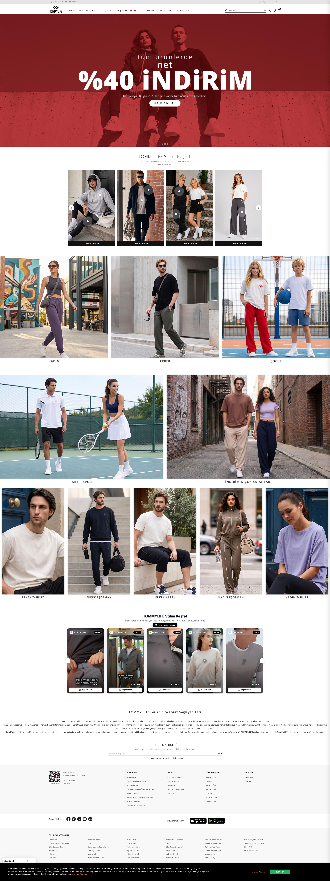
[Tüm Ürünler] (165, 80)
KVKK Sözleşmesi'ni (157, 758)
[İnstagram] (74, 819)
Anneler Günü (211, 789)
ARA (264, 11)
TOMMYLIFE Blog (173, 781)
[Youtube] (85, 819)
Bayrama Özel (211, 785)
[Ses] (86, 661)
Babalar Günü (211, 777)
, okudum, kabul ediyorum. (167, 758)
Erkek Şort (52, 858)
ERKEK (80, 11)
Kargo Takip (261, 2)
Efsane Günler (211, 801)
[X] (79, 819)
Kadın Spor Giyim (133, 847)
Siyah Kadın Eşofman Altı (97, 847)
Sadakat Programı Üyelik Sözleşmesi (140, 789)
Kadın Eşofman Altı (94, 851)
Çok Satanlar (131, 843)
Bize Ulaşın (171, 793)
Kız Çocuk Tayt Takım (212, 847)
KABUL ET (280, 872)
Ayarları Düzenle (258, 872)
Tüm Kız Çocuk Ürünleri (213, 840)
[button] (163, 144)
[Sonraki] (258, 208)
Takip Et (97, 632)
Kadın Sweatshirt (94, 840)
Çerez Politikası (80, 874)
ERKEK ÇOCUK (92, 11)
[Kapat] (32, 861)
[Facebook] (68, 819)
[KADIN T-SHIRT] (297, 544)
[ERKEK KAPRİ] (165, 544)
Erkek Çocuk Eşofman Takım (254, 843)
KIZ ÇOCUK (106, 11)
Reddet (40, 871)
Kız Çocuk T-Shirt (211, 854)
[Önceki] (71, 208)
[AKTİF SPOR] (81, 430)
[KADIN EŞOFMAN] (231, 544)
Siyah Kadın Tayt (133, 851)
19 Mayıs (209, 781)
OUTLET (134, 11)
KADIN (72, 11)
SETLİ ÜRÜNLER (147, 11)
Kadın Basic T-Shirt (173, 854)
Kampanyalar (171, 785)
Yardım (270, 2)
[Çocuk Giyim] (276, 310)
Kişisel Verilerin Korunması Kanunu (140, 797)
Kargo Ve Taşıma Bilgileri (176, 789)
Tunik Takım (131, 840)
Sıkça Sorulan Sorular (174, 777)
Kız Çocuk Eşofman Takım (214, 843)
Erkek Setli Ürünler (133, 854)
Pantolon (169, 843)
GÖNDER (219, 754)
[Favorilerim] (274, 10)
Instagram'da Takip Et (166, 625)
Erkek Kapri (53, 854)
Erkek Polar (53, 851)
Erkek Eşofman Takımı (57, 847)
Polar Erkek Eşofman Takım (59, 843)
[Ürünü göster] (99, 194)
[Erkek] (165, 310)
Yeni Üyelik (249, 777)
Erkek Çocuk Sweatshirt (174, 847)
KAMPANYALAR (183, 11)
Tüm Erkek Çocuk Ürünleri (253, 840)
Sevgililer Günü (211, 797)
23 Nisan (209, 793)
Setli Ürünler (170, 851)
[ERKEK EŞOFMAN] (99, 544)
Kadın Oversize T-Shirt (96, 858)
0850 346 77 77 (68, 783)
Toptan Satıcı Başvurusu (136, 805)
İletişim (278, 2)
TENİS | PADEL (120, 11)
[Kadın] (54, 310)
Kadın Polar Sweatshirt (174, 840)
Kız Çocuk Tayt (210, 858)
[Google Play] (216, 821)
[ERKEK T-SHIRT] (33, 544)
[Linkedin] (90, 819)
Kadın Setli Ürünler (172, 858)
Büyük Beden (248, 847)
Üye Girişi (248, 781)
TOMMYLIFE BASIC (165, 11)
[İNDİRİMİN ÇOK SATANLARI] (248, 430)
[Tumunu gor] (28, 861)
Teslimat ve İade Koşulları (136, 781)
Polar (90, 843)
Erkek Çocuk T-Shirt (251, 851)
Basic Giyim (53, 840)
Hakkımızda (131, 777)
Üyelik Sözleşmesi (134, 801)
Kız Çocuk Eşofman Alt (213, 851)
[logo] (56, 9)
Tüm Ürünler (92, 854)
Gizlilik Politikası (133, 785)
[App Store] (198, 821)
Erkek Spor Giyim (133, 858)
